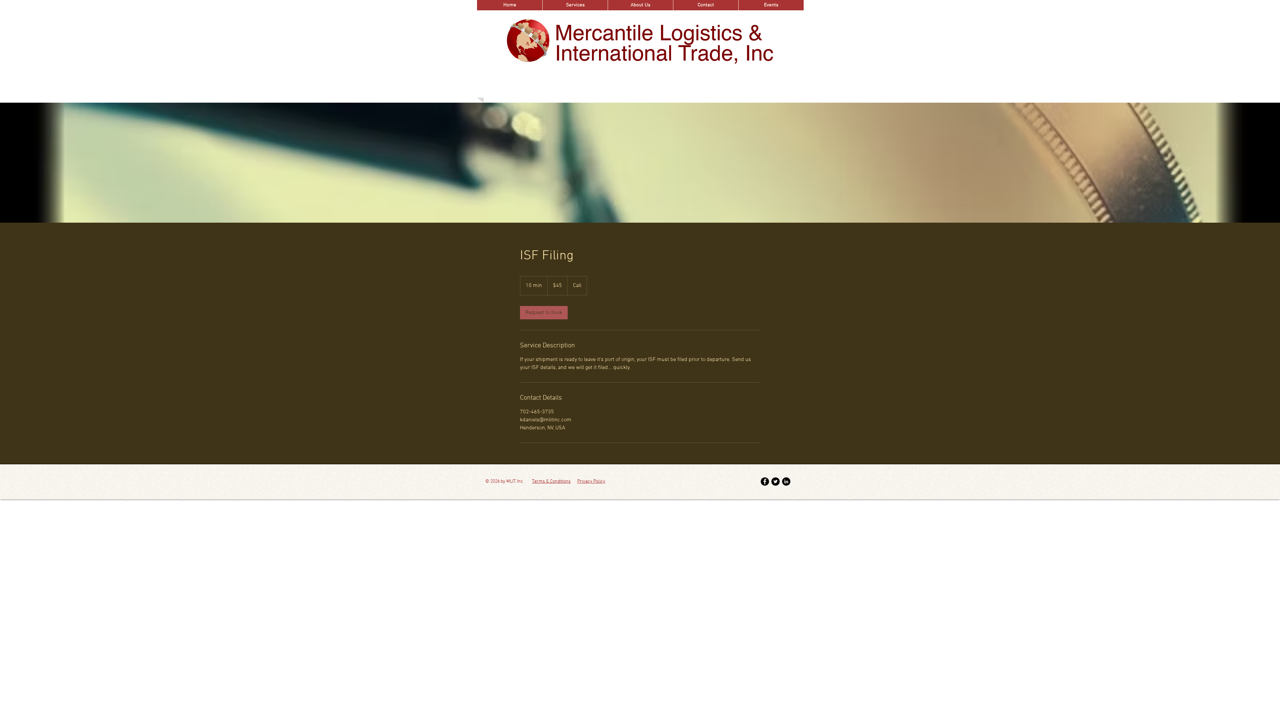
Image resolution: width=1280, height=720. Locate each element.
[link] (544, 312)
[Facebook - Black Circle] (765, 481)
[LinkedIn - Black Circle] (786, 481)
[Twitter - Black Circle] (775, 481)
